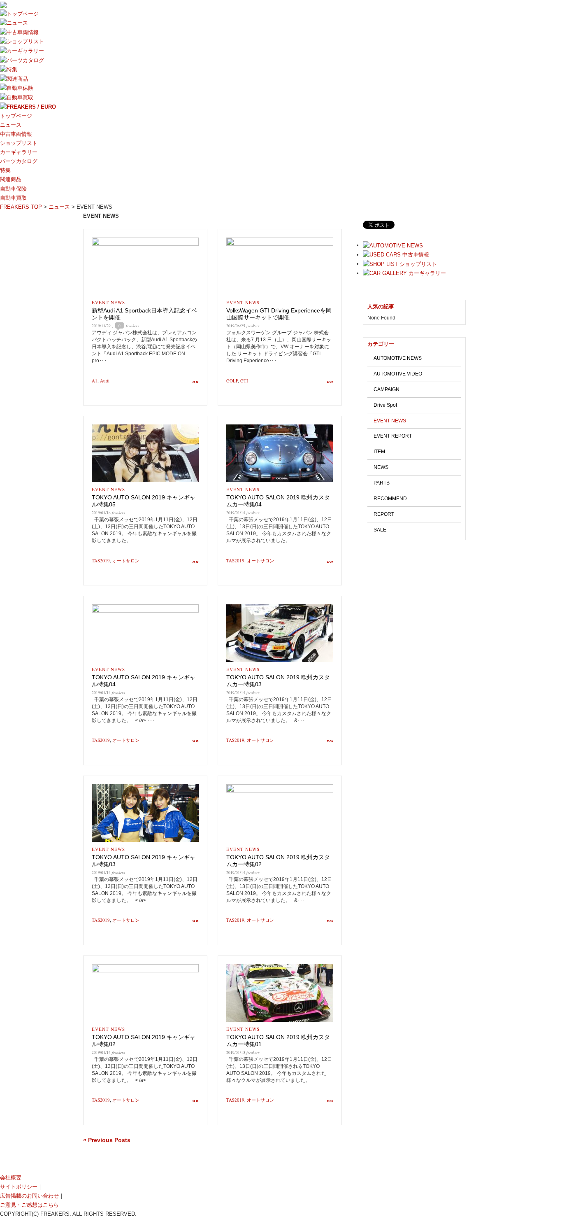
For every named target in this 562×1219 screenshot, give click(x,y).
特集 (5, 170)
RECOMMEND (390, 498)
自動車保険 (13, 189)
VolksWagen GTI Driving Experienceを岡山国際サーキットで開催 (279, 314)
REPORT (384, 514)
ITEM (379, 452)
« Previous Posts (106, 1140)
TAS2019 (101, 560)
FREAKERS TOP (21, 207)
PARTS (382, 483)
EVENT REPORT (393, 436)
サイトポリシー (18, 1187)
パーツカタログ (18, 161)
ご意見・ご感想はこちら (29, 1205)
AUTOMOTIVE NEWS (398, 358)
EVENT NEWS (108, 302)
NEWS (381, 467)
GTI (244, 381)
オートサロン (125, 560)
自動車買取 (13, 198)
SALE (380, 530)
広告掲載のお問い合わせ (29, 1196)
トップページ (16, 116)
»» (195, 381)
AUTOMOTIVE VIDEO (398, 374)
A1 (95, 381)
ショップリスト (18, 143)
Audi (104, 381)
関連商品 (10, 179)
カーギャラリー (18, 152)
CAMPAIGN (386, 389)
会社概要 (10, 1178)
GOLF (232, 381)
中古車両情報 (16, 134)
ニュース (10, 125)
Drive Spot (385, 405)
